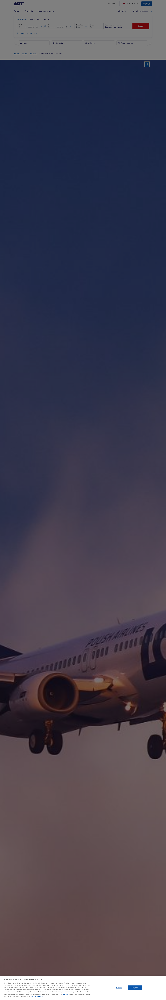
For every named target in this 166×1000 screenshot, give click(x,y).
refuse (65, 994)
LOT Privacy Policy (37, 996)
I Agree (135, 988)
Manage (119, 988)
